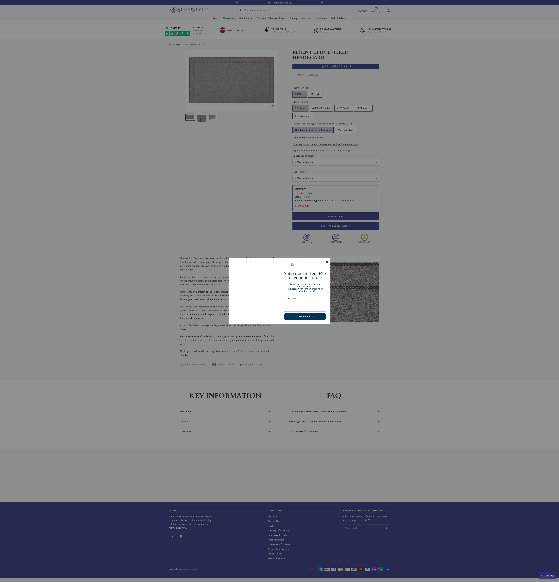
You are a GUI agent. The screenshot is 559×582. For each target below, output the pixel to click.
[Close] (326, 261)
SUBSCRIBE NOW (305, 316)
